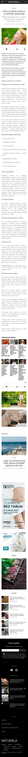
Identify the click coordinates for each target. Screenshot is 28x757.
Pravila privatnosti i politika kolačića (10, 727)
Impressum (4, 720)
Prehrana (10, 744)
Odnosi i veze (7, 746)
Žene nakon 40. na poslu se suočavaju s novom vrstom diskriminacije (17, 631)
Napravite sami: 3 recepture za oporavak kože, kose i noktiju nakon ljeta (17, 705)
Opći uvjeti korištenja (6, 723)
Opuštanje (14, 8)
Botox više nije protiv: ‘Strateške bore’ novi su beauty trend (18, 623)
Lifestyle (21, 746)
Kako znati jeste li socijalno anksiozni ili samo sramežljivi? (17, 615)
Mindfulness (18, 744)
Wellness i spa (14, 412)
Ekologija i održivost (16, 748)
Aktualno (6, 750)
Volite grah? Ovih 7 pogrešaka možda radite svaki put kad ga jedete (14, 571)
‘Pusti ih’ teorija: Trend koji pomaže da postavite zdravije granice (17, 598)
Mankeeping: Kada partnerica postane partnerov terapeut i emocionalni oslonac (17, 681)
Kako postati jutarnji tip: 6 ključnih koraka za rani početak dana (17, 607)
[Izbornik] (2, 2)
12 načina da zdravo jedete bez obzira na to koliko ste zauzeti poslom (17, 697)
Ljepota (14, 746)
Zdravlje (3, 744)
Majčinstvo (6, 748)
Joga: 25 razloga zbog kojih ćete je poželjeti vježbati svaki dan (14, 463)
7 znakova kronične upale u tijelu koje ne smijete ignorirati (18, 689)
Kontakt (3, 731)
